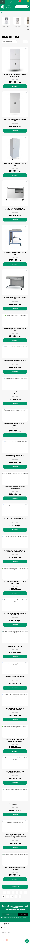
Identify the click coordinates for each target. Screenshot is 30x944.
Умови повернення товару (16, 917)
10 (12, 896)
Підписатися (23, 914)
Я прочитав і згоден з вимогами (15, 918)
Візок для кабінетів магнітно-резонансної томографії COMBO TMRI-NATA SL (15, 836)
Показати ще (15, 886)
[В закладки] (26, 48)
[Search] (27, 7)
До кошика (15, 86)
